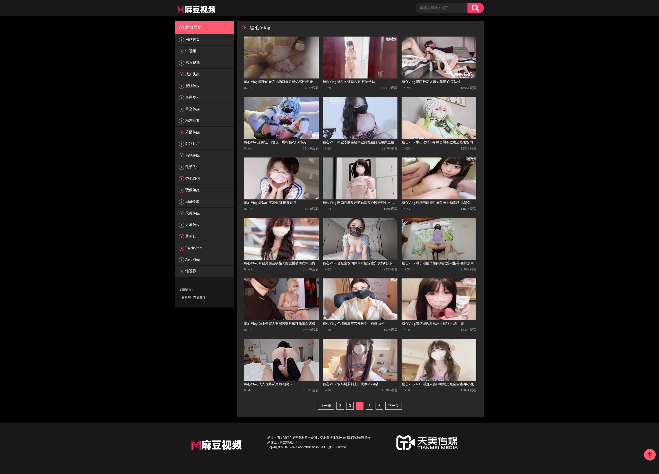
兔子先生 (192, 167)
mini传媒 (192, 202)
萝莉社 (190, 236)
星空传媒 (192, 109)
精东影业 (192, 120)
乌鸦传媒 (192, 155)
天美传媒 (192, 213)
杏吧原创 (192, 178)
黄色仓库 (199, 297)
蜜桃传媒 (192, 86)
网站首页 (192, 39)
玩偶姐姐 (192, 190)
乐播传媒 (192, 132)
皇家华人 (192, 97)
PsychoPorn (194, 248)
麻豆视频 (192, 63)
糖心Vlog (192, 259)
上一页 (325, 406)
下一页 (393, 406)
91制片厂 (192, 144)
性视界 (190, 271)
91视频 (190, 51)
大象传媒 (192, 225)
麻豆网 (186, 297)
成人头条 (192, 74)
